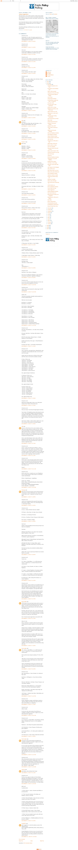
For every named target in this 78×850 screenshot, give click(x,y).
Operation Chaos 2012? (52, 125)
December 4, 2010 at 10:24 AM (29, 487)
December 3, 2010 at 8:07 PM (28, 227)
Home (32, 840)
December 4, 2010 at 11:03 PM (29, 696)
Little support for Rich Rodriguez (53, 167)
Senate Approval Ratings (52, 98)
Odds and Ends (50, 139)
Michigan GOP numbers (52, 161)
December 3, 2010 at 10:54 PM (29, 291)
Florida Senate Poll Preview (52, 121)
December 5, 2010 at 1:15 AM (28, 704)
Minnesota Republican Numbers (53, 157)
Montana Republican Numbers (53, 191)
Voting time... (50, 155)
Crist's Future (50, 97)
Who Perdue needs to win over (53, 170)
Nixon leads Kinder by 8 (52, 192)
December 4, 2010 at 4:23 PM (28, 580)
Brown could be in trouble (52, 145)
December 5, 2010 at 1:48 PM (28, 736)
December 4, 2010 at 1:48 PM (28, 496)
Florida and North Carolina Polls (53, 137)
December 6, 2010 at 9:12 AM (28, 772)
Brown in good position (52, 201)
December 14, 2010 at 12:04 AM (29, 836)
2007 (48, 228)
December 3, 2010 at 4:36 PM (28, 41)
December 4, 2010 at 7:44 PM (28, 645)
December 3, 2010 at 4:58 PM (28, 117)
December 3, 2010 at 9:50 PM (28, 277)
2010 (48, 83)
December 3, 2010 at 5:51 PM (28, 170)
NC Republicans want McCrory (53, 204)
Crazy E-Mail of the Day (52, 188)
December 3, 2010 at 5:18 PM (28, 133)
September (50, 211)
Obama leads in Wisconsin (52, 143)
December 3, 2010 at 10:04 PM (29, 284)
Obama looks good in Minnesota (53, 171)
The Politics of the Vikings (52, 162)
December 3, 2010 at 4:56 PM (28, 110)
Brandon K (23, 141)
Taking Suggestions (51, 189)
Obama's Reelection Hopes (52, 136)
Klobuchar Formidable (51, 179)
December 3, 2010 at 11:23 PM (29, 325)
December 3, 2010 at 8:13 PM (28, 244)
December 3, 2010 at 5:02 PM (28, 126)
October (49, 209)
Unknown (23, 769)
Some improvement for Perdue (53, 118)
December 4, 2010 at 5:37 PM (28, 618)
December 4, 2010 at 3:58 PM (28, 521)
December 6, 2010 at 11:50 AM (29, 783)
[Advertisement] (53, 59)
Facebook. (55, 14)
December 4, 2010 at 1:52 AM (28, 405)
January (49, 223)
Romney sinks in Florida (52, 107)
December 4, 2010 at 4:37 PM (28, 598)
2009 (48, 225)
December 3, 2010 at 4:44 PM (28, 73)
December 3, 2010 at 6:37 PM (28, 189)
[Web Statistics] (39, 849)
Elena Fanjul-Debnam (50, 74)
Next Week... (50, 199)
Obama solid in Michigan (52, 180)
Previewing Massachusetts (52, 203)
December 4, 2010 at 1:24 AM (28, 346)
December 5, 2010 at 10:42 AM (29, 715)
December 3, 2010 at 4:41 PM (28, 61)
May (49, 217)
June (49, 215)
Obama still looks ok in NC (52, 111)
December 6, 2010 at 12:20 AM (29, 766)
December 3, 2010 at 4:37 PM (28, 54)
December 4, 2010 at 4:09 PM (28, 554)
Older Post (42, 840)
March (49, 220)
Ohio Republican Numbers (52, 134)
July (49, 214)
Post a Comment (22, 839)
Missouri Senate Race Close (53, 206)
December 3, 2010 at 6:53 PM (28, 203)
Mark (22, 120)
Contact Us (48, 234)
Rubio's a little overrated (52, 91)
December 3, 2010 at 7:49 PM (28, 209)
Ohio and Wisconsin (51, 168)
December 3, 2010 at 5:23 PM (28, 139)
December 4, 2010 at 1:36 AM (28, 398)
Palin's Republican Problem (52, 173)
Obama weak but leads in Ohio (53, 150)
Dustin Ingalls (24, 601)
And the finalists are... (51, 185)
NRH (22, 426)
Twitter (51, 14)
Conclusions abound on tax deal (53, 152)
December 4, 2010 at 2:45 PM (28, 505)
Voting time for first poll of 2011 (53, 92)
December (50, 84)
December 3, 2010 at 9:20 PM (28, 267)
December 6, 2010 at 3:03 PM (28, 820)
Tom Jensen (48, 76)
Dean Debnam (48, 72)
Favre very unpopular (51, 146)
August (49, 212)
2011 (48, 81)
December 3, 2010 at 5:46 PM (28, 158)
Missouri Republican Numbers (53, 186)
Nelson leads (50, 120)
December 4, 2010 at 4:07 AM (28, 443)
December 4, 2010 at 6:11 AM (28, 455)
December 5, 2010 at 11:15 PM (29, 754)
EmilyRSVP (24, 823)
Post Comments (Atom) (28, 843)
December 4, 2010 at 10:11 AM (29, 468)
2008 (48, 227)
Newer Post (21, 840)
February (49, 222)
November (50, 208)
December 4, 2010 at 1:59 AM (28, 423)
